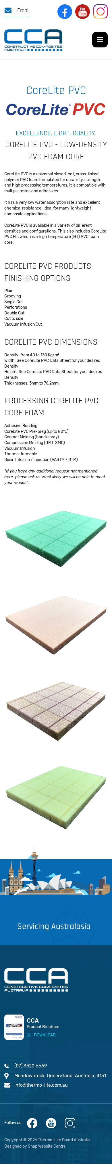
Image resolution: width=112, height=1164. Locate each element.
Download (45, 1035)
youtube (82, 11)
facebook (64, 11)
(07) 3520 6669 (30, 1066)
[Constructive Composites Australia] (33, 39)
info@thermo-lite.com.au (41, 1085)
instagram (100, 11)
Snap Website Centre (47, 1146)
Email (23, 10)
